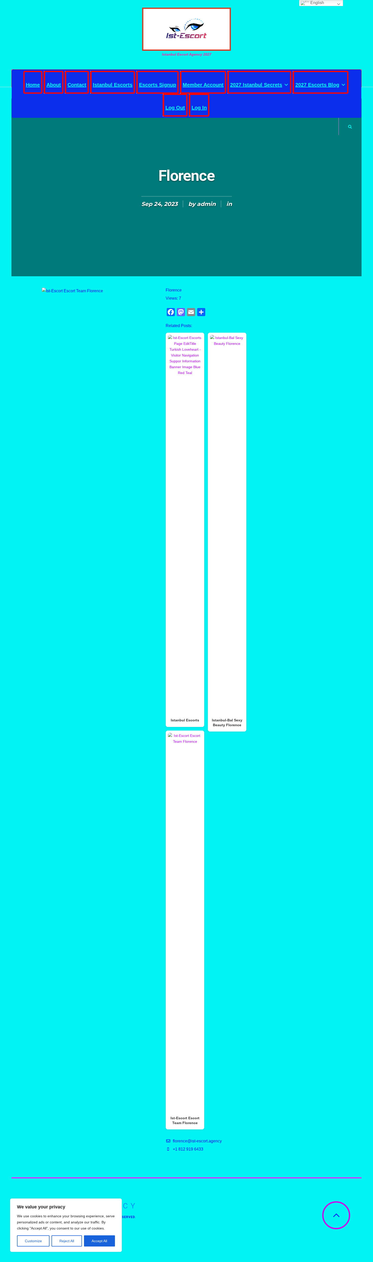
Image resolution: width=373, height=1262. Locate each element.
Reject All (66, 1241)
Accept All (99, 1241)
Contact (76, 85)
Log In (199, 107)
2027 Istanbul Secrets (256, 85)
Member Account (203, 85)
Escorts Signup (157, 85)
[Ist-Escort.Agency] (186, 29)
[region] (66, 1225)
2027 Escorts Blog (317, 85)
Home (33, 85)
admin (206, 204)
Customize (33, 1241)
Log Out (175, 107)
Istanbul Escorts (112, 85)
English (316, 3)
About (53, 85)
